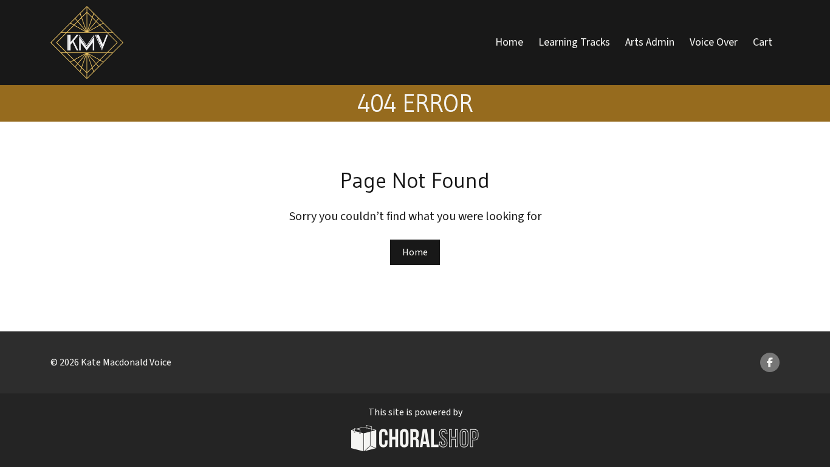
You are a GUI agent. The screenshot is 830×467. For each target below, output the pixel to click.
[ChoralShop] (415, 440)
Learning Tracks (574, 42)
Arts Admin (649, 42)
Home (509, 42)
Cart (762, 42)
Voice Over (714, 42)
